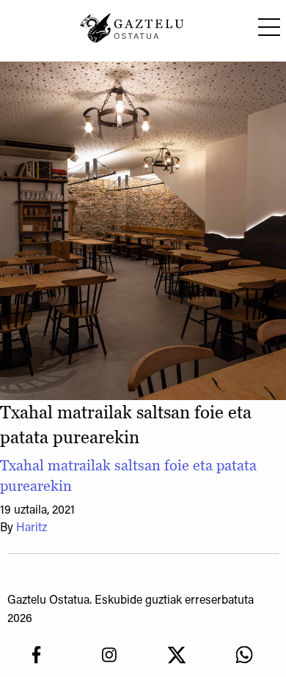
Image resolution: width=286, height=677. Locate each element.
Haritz (31, 528)
